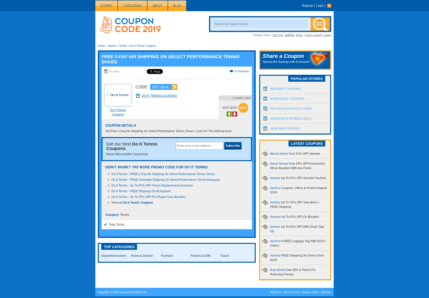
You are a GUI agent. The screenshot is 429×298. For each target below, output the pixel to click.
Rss (330, 6)
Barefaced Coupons (287, 99)
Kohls (299, 35)
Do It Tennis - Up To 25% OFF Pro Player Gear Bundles (148, 197)
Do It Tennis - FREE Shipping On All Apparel (141, 191)
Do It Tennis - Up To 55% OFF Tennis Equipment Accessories (152, 185)
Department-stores (113, 256)
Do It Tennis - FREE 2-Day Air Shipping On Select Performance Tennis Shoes (163, 174)
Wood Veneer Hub (295, 153)
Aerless (298, 178)
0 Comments (242, 71)
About (157, 5)
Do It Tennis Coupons (143, 45)
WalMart (289, 35)
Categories (132, 5)
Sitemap (325, 292)
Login (320, 5)
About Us (275, 292)
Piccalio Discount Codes (291, 109)
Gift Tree (277, 35)
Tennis (123, 45)
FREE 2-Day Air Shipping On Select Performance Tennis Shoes (171, 59)
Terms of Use (291, 292)
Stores (106, 5)
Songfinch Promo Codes (290, 118)
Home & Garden (142, 256)
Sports (112, 45)
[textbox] (199, 146)
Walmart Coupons (285, 89)
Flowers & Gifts (201, 256)
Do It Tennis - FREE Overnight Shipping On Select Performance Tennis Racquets (165, 180)
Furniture (167, 256)
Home (101, 45)
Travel (224, 256)
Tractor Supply (313, 35)
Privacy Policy (310, 292)
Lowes (327, 35)
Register (307, 5)
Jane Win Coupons (285, 128)
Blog (177, 5)
